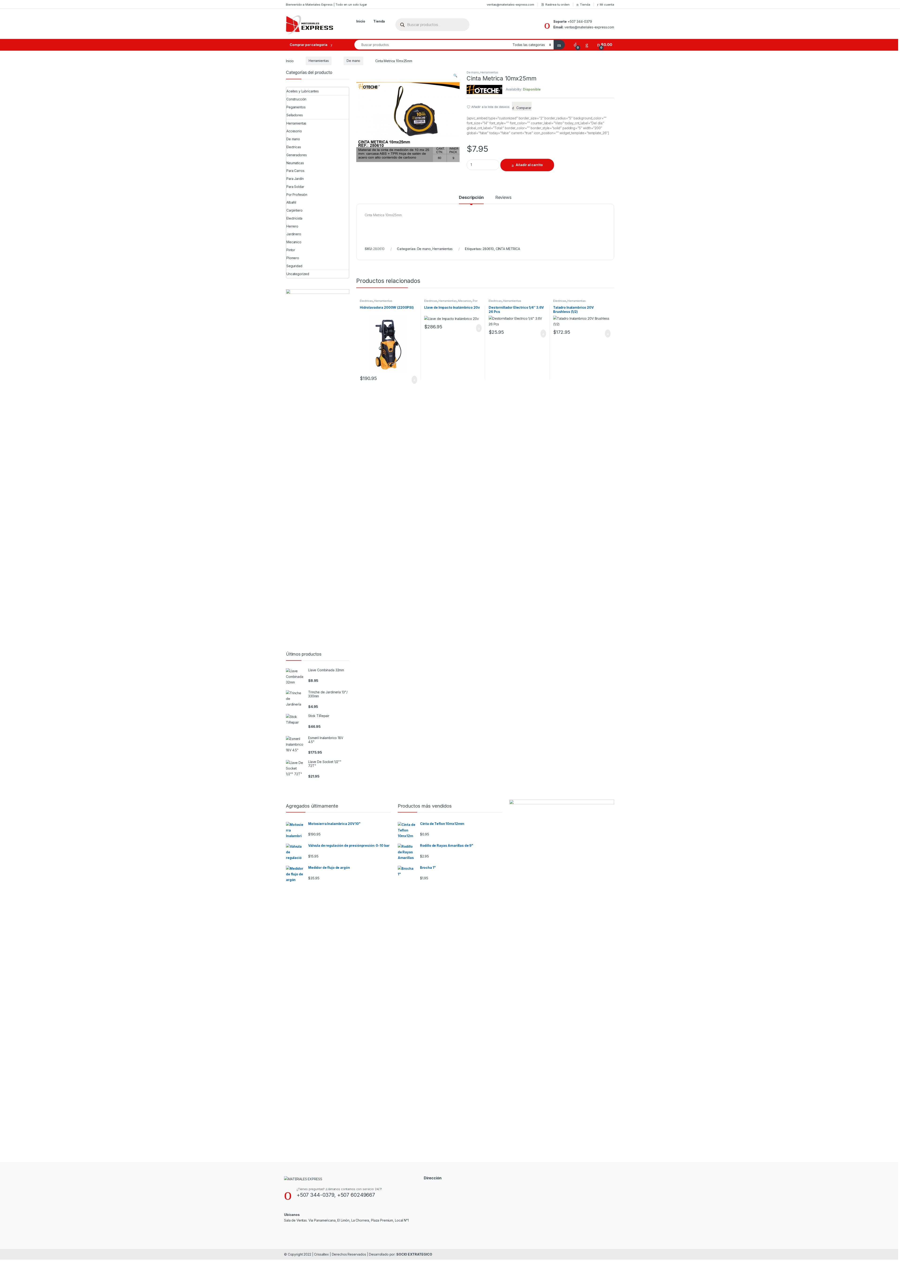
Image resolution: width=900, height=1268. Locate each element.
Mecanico (464, 301)
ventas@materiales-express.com (510, 4)
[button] (455, 75)
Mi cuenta (607, 4)
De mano (353, 61)
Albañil (291, 202)
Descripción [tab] (471, 197)
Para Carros (295, 171)
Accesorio (294, 131)
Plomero (292, 258)
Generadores (296, 155)
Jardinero (293, 234)
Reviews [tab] (503, 197)
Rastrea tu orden (557, 4)
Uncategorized (297, 274)
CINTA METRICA (508, 249)
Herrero (292, 226)
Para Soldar (295, 187)
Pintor (290, 250)
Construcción (296, 99)
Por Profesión (296, 195)
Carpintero (294, 210)
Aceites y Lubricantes (302, 91)
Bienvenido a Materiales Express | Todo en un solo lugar (326, 4)
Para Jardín (295, 179)
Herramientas (319, 61)
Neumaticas (295, 163)
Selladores (294, 115)
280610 (488, 249)
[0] (575, 44)
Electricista (294, 218)
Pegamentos (296, 107)
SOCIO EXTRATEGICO (414, 1254)
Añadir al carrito (529, 165)
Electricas (366, 301)
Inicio (360, 21)
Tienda (585, 4)
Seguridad (294, 266)
